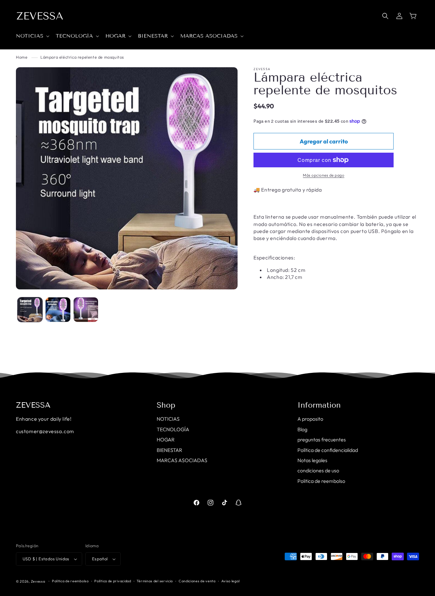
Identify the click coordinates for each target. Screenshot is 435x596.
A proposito (310, 419)
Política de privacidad (112, 581)
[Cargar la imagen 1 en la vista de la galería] (30, 309)
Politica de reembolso (321, 481)
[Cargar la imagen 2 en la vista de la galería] (58, 309)
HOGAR (166, 439)
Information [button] (319, 405)
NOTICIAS (168, 419)
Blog (302, 429)
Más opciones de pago (323, 175)
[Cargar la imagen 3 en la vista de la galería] (86, 309)
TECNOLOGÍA (173, 429)
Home (21, 57)
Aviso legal (230, 581)
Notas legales (312, 460)
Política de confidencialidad (327, 450)
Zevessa (38, 581)
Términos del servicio (155, 581)
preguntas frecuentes (321, 439)
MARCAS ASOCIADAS (182, 460)
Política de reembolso (70, 581)
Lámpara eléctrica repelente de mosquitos (82, 57)
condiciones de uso (318, 470)
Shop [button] (166, 405)
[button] (32, 36)
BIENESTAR (169, 450)
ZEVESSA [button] (33, 405)
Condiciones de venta (197, 581)
